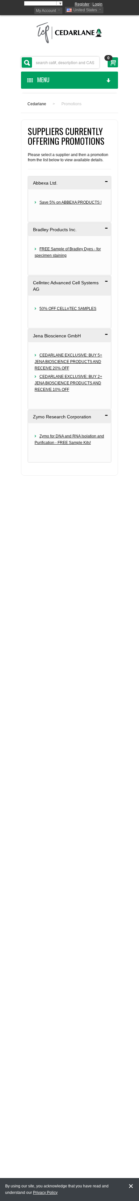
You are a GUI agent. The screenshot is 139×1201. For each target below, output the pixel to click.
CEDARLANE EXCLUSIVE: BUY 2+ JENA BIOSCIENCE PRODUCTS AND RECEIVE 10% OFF (68, 383)
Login (97, 4)
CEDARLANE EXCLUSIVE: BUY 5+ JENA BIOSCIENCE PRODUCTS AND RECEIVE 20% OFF (68, 361)
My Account (46, 10)
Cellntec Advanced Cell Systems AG (66, 286)
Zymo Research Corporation (62, 416)
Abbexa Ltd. (45, 183)
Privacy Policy (45, 1192)
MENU (42, 79)
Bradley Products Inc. (55, 229)
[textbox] (60, 62)
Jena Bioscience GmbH (57, 335)
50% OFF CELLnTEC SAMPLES (67, 308)
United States (85, 10)
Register (82, 4)
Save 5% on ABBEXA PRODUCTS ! (70, 202)
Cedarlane (36, 104)
